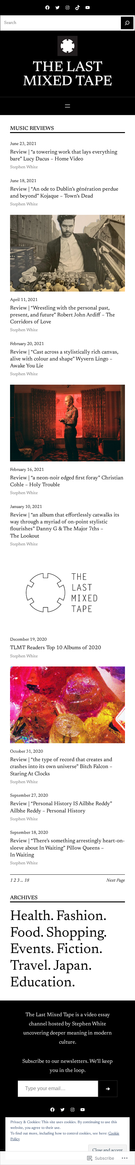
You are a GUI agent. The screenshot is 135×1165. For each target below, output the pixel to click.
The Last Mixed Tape (67, 75)
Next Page (115, 880)
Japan (71, 966)
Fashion (79, 917)
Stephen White (24, 167)
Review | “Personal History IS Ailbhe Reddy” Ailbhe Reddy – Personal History (61, 807)
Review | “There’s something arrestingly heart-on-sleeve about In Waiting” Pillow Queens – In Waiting (67, 848)
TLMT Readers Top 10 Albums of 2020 (55, 648)
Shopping (75, 933)
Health (30, 917)
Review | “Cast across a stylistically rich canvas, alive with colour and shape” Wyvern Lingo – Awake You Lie (64, 359)
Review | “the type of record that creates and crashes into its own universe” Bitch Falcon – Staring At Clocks (61, 767)
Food (25, 933)
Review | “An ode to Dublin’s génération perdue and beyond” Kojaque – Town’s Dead (64, 193)
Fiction (78, 950)
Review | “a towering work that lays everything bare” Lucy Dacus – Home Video (63, 155)
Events (30, 950)
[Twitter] (57, 7)
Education (41, 983)
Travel (29, 966)
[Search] (127, 23)
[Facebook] (47, 7)
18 (26, 880)
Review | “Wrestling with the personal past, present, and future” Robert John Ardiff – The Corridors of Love (62, 315)
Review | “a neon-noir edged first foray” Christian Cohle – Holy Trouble (66, 481)
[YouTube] (87, 7)
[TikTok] (77, 7)
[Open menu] (67, 106)
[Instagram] (67, 7)
